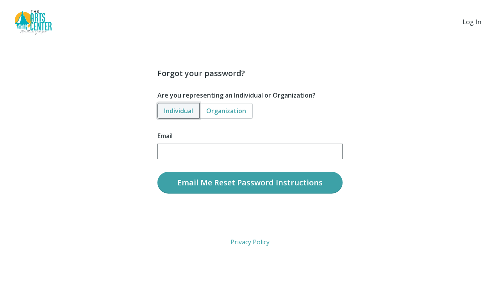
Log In (471, 22)
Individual (178, 111)
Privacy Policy (250, 242)
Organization (226, 111)
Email (165, 136)
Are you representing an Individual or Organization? (236, 95)
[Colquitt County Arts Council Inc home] (33, 21)
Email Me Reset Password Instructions (250, 182)
